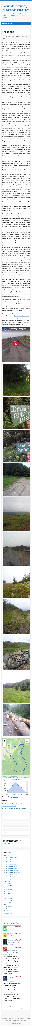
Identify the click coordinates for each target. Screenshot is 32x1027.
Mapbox (27, 777)
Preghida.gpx (14, 797)
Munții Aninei (7, 883)
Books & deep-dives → (9, 843)
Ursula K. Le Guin (8, 954)
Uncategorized (8, 913)
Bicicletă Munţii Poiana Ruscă (13, 872)
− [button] (4, 743)
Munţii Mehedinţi (8, 894)
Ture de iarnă (7, 911)
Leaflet (4, 776)
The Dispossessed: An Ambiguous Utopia (12, 950)
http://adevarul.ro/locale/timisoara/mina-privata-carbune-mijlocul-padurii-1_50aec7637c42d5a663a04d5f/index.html (15, 806)
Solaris (9, 927)
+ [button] (4, 740)
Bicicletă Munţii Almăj (11, 857)
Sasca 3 (6, 813)
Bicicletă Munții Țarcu (11, 877)
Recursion (10, 933)
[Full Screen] (4, 746)
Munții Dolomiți (8, 889)
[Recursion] (5, 933)
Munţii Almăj (7, 879)
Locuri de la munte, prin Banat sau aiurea (16, 8)
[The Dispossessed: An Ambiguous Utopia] (5, 948)
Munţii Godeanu (8, 891)
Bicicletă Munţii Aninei (11, 862)
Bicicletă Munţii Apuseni (12, 864)
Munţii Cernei (7, 887)
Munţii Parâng (7, 896)
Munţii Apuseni (8, 885)
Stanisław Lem (11, 929)
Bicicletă (19, 36)
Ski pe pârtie (9, 909)
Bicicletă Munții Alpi (11, 859)
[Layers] (27, 741)
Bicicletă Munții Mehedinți (12, 870)
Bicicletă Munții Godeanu (12, 868)
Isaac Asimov (11, 981)
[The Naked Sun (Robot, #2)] (5, 977)
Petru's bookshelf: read (12, 923)
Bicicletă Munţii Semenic (12, 874)
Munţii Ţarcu (7, 902)
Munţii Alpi (7, 881)
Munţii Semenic (8, 900)
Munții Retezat (8, 898)
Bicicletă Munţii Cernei (11, 866)
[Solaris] (5, 927)
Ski (5, 904)
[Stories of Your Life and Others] (5, 940)
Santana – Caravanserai (21, 316)
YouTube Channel (8, 833)
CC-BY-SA (18, 777)
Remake (26, 813)
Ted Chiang (11, 944)
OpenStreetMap (13, 776)
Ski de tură (8, 906)
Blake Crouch (11, 935)
